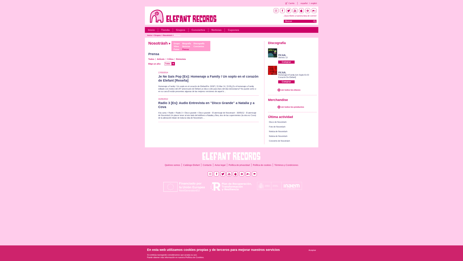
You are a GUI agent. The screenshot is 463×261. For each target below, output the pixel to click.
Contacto (207, 165)
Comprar (286, 62)
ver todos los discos (290, 90)
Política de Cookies (194, 257)
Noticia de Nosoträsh (278, 131)
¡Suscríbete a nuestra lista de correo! (300, 16)
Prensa (177, 35)
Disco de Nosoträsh (277, 122)
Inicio (151, 29)
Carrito (291, 3)
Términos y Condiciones (286, 165)
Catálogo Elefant (191, 165)
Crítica (170, 59)
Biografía (186, 43)
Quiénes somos (172, 165)
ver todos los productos (292, 107)
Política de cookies (262, 165)
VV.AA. (282, 55)
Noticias (216, 29)
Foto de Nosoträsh (277, 127)
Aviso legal (220, 165)
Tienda (165, 29)
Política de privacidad (239, 165)
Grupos (180, 29)
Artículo (161, 59)
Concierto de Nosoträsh (279, 141)
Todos (151, 59)
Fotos (176, 49)
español (304, 3)
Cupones (233, 29)
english (314, 3)
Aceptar (312, 250)
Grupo (177, 43)
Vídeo (176, 46)
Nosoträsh (167, 35)
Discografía (199, 43)
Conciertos (198, 29)
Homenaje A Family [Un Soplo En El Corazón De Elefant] (293, 76)
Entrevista (181, 59)
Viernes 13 (283, 57)
